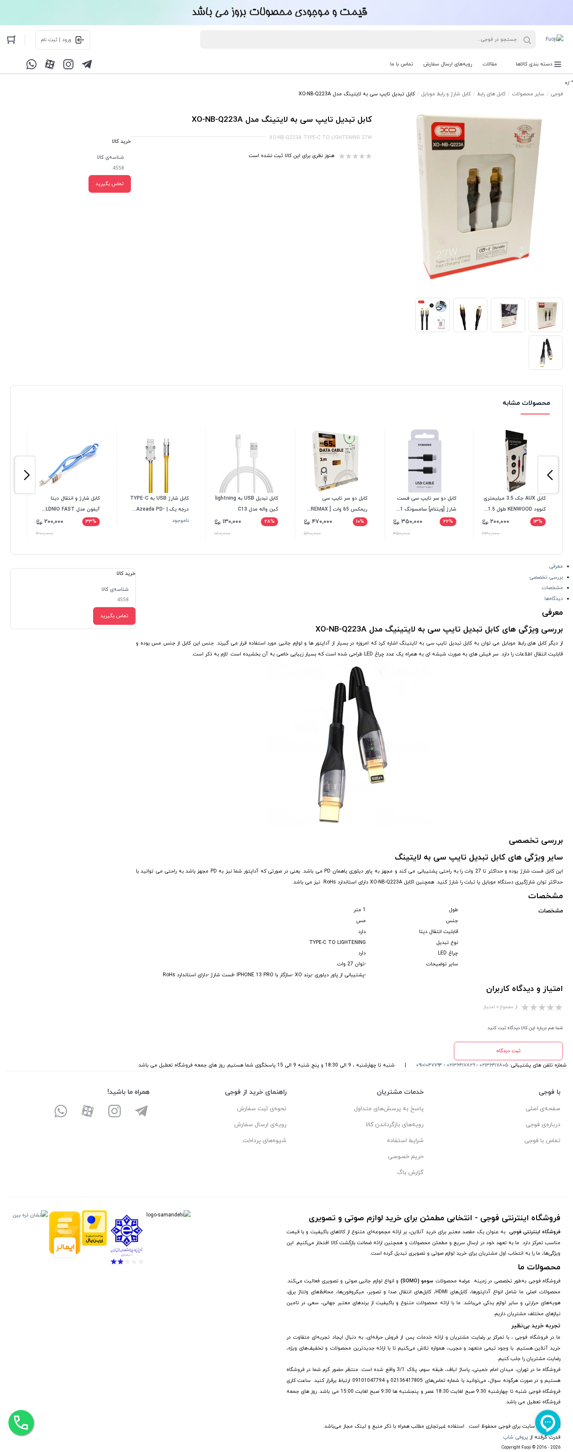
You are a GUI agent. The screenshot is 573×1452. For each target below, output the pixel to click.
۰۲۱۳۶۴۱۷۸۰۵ (493, 1065)
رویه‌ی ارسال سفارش (260, 1125)
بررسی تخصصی (546, 577)
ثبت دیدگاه (508, 1051)
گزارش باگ (410, 1173)
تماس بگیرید (110, 184)
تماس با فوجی (542, 1141)
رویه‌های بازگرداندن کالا (394, 1125)
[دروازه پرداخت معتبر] (94, 1239)
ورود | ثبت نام (56, 40)
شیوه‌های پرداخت (264, 1141)
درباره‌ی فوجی (543, 1125)
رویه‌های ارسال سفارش (447, 64)
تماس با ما (401, 64)
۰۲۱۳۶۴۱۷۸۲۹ (461, 1065)
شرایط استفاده (405, 1141)
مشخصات (552, 587)
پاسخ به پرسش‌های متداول (389, 1109)
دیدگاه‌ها (553, 598)
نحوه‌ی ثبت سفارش (261, 1109)
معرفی (556, 566)
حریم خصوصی (406, 1157)
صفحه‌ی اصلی (543, 1109)
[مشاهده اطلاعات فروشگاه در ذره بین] (30, 1239)
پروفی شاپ (515, 1437)
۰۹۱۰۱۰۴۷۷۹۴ (429, 1065)
